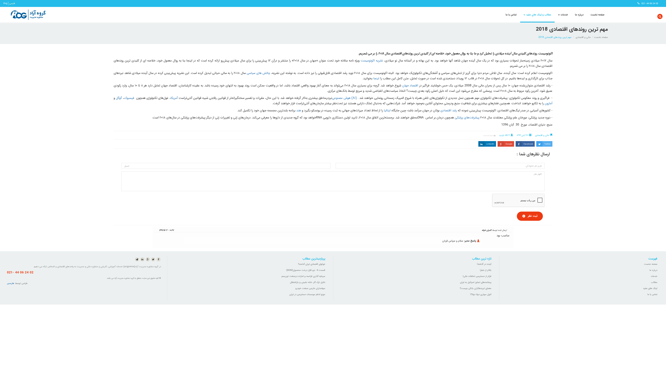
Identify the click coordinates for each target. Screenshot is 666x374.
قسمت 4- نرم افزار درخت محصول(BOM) (305, 270)
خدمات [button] (564, 15)
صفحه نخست (597, 15)
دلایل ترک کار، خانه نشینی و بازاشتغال (307, 282)
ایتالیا (387, 110)
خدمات (654, 276)
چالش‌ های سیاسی (258, 73)
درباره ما (579, 15)
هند (298, 110)
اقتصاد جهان (409, 85)
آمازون (548, 103)
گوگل (119, 98)
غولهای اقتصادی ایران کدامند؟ (311, 264)
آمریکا (174, 98)
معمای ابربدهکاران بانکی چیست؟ (475, 288)
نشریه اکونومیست (372, 60)
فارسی (12, 3)
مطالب (654, 282)
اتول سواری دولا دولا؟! (480, 294)
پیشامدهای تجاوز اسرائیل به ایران (475, 282)
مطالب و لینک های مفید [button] (538, 15)
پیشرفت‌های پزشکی (467, 117)
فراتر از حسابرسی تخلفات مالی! (477, 276)
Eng (5, 3)
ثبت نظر (532, 216)
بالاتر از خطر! (485, 270)
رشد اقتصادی (448, 110)
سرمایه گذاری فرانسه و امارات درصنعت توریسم (303, 276)
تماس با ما (511, 15)
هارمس (10, 283)
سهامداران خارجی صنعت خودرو (310, 288)
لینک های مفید (650, 288)
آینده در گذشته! (484, 264)
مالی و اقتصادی (583, 37)
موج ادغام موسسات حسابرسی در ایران (307, 294)
